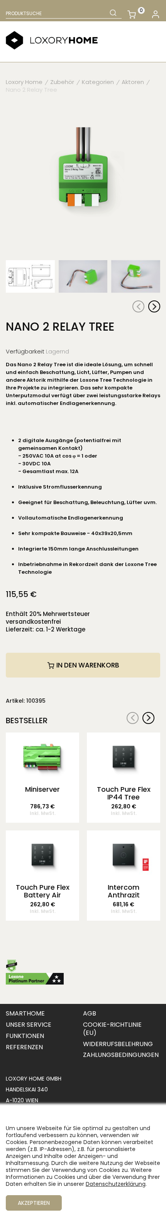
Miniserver (42, 790)
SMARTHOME (25, 1013)
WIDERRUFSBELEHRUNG (118, 1044)
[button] (154, 306)
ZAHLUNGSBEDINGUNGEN (121, 1054)
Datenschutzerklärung (116, 1184)
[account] (155, 14)
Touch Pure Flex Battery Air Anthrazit (42, 891)
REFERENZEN (24, 1047)
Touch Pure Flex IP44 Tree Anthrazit (124, 793)
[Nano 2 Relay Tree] (83, 178)
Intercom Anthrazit (124, 891)
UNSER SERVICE (28, 1024)
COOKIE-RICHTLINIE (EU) (112, 1028)
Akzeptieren (34, 1203)
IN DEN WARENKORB (87, 665)
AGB (89, 1013)
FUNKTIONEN (25, 1035)
